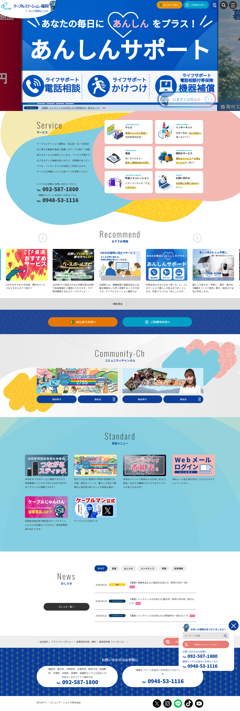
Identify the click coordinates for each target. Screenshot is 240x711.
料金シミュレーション (206, 644)
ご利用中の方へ (198, 5)
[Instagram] (167, 703)
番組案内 (56, 399)
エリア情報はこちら (38, 10)
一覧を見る (116, 303)
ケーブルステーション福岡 (24, 6)
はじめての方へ (171, 5)
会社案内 (43, 641)
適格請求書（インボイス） (112, 641)
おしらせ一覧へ (66, 606)
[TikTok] (188, 703)
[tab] (32, 103)
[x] (157, 703)
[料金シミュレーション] (215, 5)
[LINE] (178, 703)
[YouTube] (199, 703)
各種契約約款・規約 (86, 641)
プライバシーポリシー (62, 641)
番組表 (97, 399)
